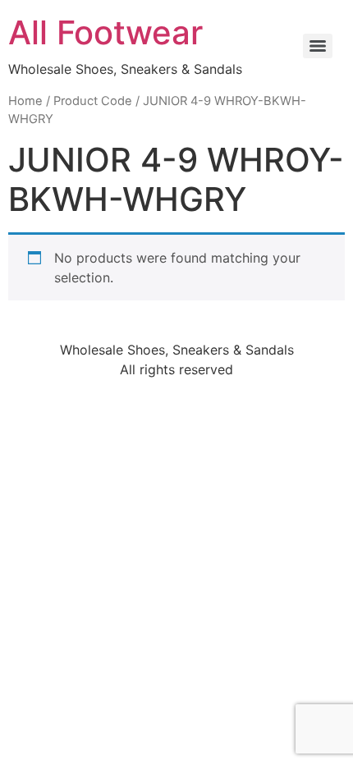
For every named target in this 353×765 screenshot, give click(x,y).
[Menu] (317, 46)
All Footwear (105, 32)
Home (25, 101)
